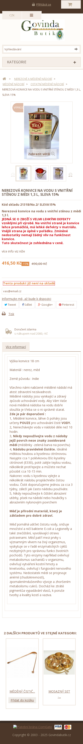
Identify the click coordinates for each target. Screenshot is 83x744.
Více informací (16, 347)
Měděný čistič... (22, 691)
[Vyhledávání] (77, 49)
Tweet (11, 305)
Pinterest (67, 305)
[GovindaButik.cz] (42, 29)
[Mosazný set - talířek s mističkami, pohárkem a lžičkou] (59, 662)
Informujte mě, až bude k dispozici (26, 299)
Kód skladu (10, 204)
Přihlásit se (43, 4)
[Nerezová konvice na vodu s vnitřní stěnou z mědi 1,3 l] (23, 173)
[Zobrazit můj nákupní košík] (71, 4)
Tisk (11, 314)
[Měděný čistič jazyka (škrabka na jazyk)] (22, 662)
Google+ (47, 305)
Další (70, 174)
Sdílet (28, 305)
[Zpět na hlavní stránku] (4, 79)
